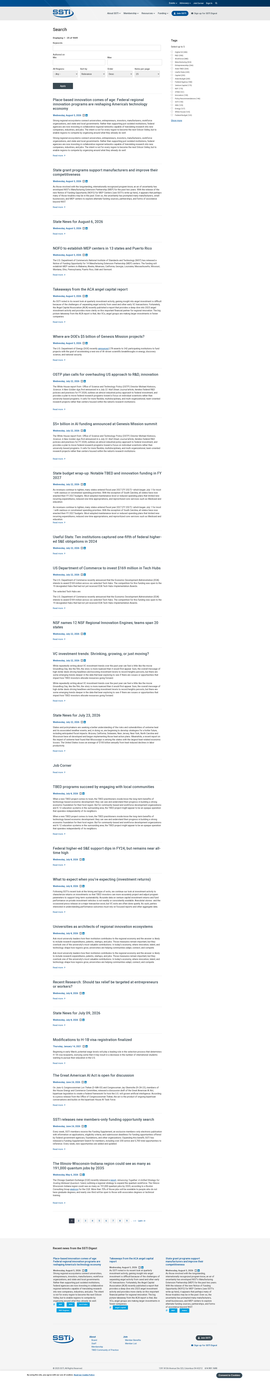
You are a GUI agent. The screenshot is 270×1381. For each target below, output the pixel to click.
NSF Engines (64, 1310)
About (92, 1336)
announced (103, 348)
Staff (94, 1343)
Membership (130, 13)
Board (94, 1340)
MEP (173, 1310)
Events (172, 3)
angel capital (120, 1307)
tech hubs (83, 1304)
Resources (147, 13)
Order (110, 69)
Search (216, 3)
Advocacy (184, 3)
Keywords (57, 43)
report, (113, 1180)
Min (55, 57)
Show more (176, 120)
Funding (162, 13)
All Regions (58, 69)
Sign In (209, 3)
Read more (59, 155)
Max (109, 57)
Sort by (83, 69)
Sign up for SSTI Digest (205, 13)
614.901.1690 (211, 1368)
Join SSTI (181, 13)
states (184, 1310)
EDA (70, 1304)
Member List (131, 1343)
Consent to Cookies (229, 1375)
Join (125, 1336)
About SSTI (113, 13)
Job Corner (198, 3)
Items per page (142, 69)
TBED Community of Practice (105, 1350)
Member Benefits (133, 1340)
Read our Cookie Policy (84, 1375)
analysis (74, 1189)
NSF (60, 1304)
